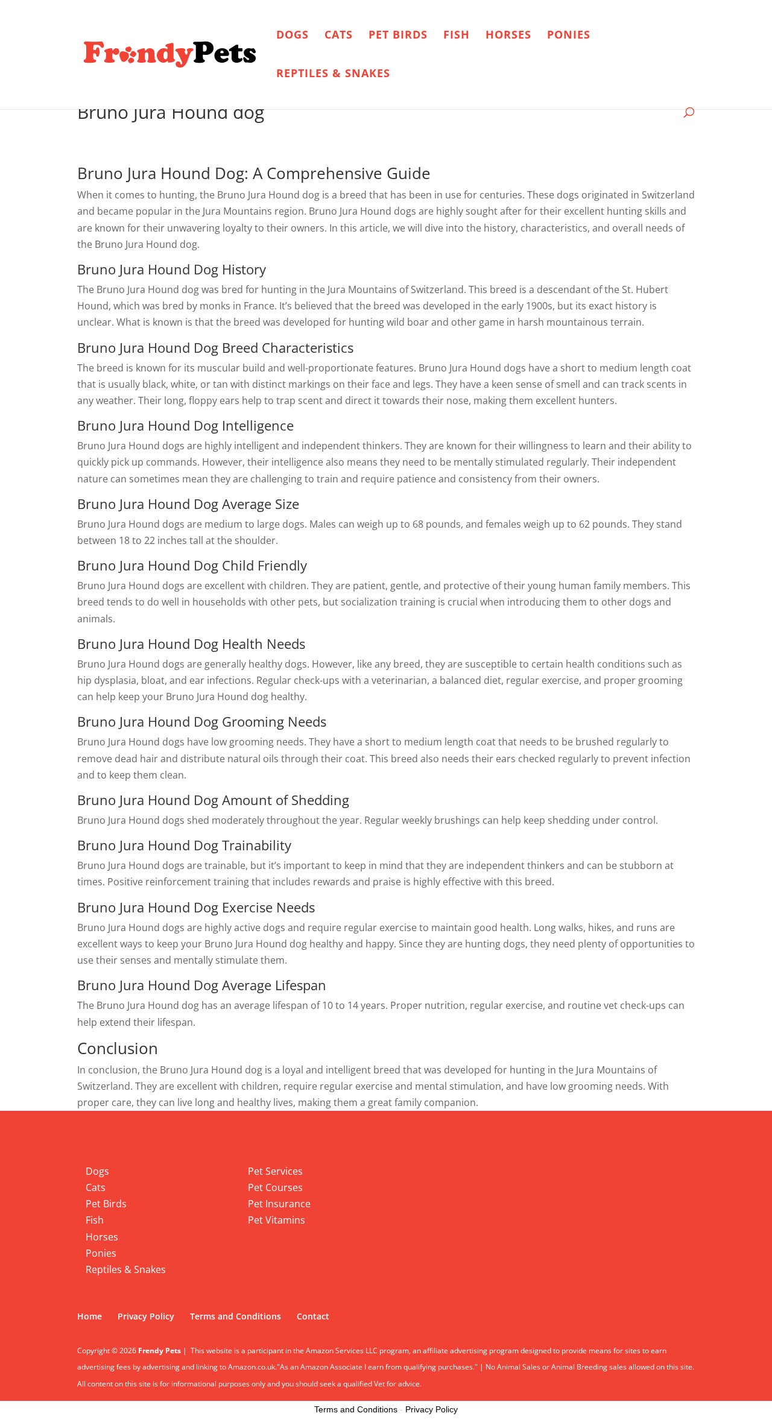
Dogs (292, 36)
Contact (313, 1316)
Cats (338, 36)
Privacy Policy (146, 1316)
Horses (508, 36)
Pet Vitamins (276, 1220)
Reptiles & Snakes (333, 74)
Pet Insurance (279, 1203)
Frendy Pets (159, 1350)
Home (89, 1316)
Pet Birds (398, 36)
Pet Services (275, 1171)
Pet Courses (275, 1187)
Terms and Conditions (235, 1316)
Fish (456, 36)
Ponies (568, 36)
